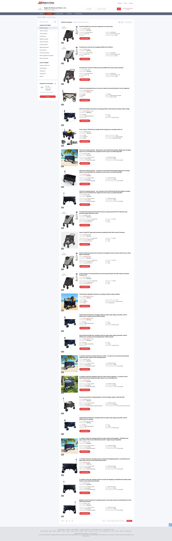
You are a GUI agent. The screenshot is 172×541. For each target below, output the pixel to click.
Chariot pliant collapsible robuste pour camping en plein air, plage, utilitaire (99, 294)
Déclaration (68, 529)
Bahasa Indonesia (128, 531)
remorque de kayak (44, 44)
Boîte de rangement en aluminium (47, 55)
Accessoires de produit (44, 52)
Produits (50, 13)
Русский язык (91, 531)
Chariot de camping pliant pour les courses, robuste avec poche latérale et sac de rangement (104, 88)
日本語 (63, 531)
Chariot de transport (44, 41)
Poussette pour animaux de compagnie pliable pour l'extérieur (96, 47)
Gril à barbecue (43, 36)
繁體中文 (59, 531)
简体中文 (54, 531)
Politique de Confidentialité (85, 529)
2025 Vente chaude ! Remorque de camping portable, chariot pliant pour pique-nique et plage (104, 109)
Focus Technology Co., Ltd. (85, 533)
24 (66, 520)
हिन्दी (109, 531)
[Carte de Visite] (55, 83)
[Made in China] (46, 2)
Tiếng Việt (122, 531)
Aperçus (112, 529)
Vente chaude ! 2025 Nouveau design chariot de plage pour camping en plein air (100, 129)
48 (72, 521)
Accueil (41, 13)
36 (69, 521)
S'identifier (120, 3)
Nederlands (105, 531)
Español (72, 531)
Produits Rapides (106, 529)
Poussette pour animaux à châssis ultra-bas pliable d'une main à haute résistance (101, 67)
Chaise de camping (44, 30)
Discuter (48, 89)
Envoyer (47, 96)
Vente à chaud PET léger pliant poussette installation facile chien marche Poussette (102, 232)
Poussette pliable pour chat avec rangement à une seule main (96, 26)
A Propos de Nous (59, 13)
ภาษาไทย (113, 531)
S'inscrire (125, 3)
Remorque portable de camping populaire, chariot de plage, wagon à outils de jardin (101, 397)
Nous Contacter (79, 13)
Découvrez (69, 13)
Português (81, 531)
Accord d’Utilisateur (75, 529)
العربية (100, 531)
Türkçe (117, 531)
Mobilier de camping (44, 39)
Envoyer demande (84, 38)
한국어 (96, 531)
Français (67, 531)
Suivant (128, 520)
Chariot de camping (44, 28)
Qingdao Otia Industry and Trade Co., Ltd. (55, 8)
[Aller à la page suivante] (131, 22)
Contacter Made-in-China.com (96, 529)
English (50, 531)
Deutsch (76, 531)
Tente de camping (43, 33)
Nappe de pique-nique (44, 47)
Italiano (86, 531)
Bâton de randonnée (44, 58)
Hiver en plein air (43, 50)
